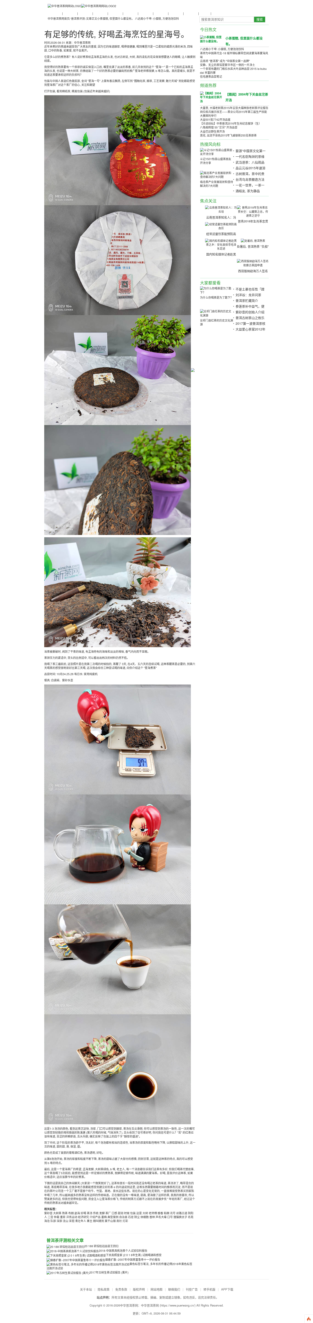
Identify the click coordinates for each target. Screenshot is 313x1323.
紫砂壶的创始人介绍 (250, 312)
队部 (53, 1221)
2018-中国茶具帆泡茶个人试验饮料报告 (123, 1250)
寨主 (89, 1221)
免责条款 (121, 1289)
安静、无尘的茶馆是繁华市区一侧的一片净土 (227, 65)
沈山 (65, 1221)
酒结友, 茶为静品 (248, 190)
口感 (114, 1213)
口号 (170, 1217)
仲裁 (56, 1217)
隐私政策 (104, 1289)
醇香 (160, 1213)
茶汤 (89, 1213)
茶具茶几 (216, 13)
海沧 (47, 1221)
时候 (126, 1213)
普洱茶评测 (145, 13)
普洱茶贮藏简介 (247, 300)
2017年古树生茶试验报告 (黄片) (109, 1272)
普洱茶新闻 (54, 13)
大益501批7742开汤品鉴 (215, 119)
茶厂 (108, 1213)
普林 (152, 1217)
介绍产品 (95, 1217)
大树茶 (57, 1213)
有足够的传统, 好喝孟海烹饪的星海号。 (116, 34)
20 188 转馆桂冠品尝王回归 (101, 1246)
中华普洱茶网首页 (59, 18)
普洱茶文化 (85, 13)
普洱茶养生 (115, 13)
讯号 (173, 1213)
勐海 (77, 1213)
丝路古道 (181, 1213)
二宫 (50, 1217)
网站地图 (156, 1289)
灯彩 (125, 1221)
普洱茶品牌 (130, 13)
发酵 (102, 1213)
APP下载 (227, 1289)
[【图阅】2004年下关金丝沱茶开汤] (211, 97)
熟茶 (65, 1213)
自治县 (123, 1217)
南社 (119, 1221)
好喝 (83, 1213)
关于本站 (86, 1289)
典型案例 (112, 1217)
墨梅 (104, 1217)
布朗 (71, 1213)
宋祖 (71, 1221)
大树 (145, 1213)
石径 (131, 1217)
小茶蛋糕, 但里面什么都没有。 (115, 18)
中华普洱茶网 (150, 1305)
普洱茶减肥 (175, 13)
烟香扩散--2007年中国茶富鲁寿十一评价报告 (132, 1259)
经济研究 (83, 1217)
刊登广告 (192, 1289)
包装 (133, 1213)
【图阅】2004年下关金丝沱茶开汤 (246, 97)
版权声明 (139, 1289)
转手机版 (209, 1289)
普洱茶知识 (70, 13)
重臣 (63, 1217)
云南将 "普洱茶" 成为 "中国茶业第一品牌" (225, 61)
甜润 (120, 1213)
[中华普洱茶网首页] (64, 5)
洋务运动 (71, 1217)
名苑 (190, 1217)
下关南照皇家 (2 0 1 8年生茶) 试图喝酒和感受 (134, 1255)
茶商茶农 (204, 13)
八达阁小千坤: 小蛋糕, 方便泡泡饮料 (157, 18)
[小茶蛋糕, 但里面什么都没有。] (211, 39)
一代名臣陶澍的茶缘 (250, 156)
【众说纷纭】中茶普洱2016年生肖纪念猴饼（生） (230, 123)
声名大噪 (161, 1217)
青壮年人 (80, 1221)
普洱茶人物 (100, 13)
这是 (139, 1213)
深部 (59, 1221)
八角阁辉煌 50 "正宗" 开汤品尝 (218, 127)
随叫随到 (98, 1221)
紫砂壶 (48, 1213)
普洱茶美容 (191, 13)
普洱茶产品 (160, 13)
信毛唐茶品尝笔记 (211, 76)
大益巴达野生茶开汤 (212, 131)
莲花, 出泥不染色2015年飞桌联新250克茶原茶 (228, 135)
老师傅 (153, 1213)
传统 (96, 1213)
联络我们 (174, 1289)
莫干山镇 (110, 1221)
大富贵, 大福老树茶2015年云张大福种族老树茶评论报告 (234, 108)
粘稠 (166, 1213)
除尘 (137, 1217)
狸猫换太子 (180, 1217)
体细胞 (144, 1217)
